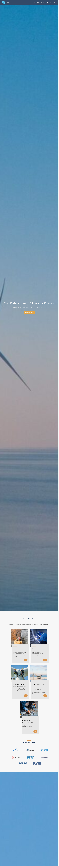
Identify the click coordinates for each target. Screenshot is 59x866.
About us (49, 2)
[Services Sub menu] (38, 2)
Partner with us (29, 312)
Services (36, 2)
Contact (54, 2)
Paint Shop (43, 2)
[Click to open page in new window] (16, 749)
